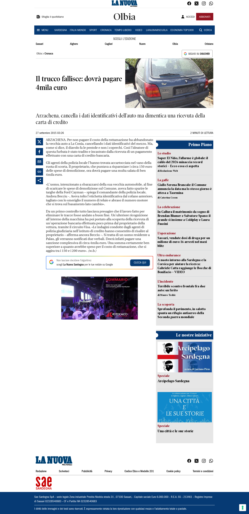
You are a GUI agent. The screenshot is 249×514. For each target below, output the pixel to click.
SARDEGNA (60, 30)
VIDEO (138, 30)
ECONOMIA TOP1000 (182, 30)
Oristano (209, 44)
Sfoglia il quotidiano (53, 17)
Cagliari (108, 44)
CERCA (208, 30)
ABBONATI (204, 17)
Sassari (39, 44)
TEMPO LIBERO (122, 30)
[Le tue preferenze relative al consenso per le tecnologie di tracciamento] (242, 507)
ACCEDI (190, 17)
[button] (99, 298)
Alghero (74, 44)
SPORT (93, 30)
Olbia (175, 44)
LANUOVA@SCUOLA (157, 30)
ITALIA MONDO (78, 30)
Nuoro (142, 44)
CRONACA (106, 30)
